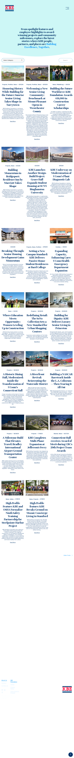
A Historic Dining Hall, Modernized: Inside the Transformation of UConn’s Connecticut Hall (12, 382)
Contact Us (4, 685)
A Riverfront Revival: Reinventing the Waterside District (37, 379)
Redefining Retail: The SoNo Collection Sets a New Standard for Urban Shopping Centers (37, 323)
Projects (4, 84)
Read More (13, 121)
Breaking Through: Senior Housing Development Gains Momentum (12, 255)
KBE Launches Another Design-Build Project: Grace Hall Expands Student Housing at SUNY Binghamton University (37, 181)
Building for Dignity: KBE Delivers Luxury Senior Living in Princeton (61, 322)
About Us (4, 680)
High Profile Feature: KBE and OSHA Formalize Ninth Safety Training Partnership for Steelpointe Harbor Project (13, 514)
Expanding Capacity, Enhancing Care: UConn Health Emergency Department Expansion (61, 260)
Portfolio (10, 84)
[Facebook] (2, 692)
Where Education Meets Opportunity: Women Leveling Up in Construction (13, 322)
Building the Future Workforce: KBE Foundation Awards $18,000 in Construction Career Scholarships (61, 98)
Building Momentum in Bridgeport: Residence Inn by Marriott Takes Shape (13, 178)
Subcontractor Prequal (15, 692)
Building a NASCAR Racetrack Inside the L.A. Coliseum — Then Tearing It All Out (61, 380)
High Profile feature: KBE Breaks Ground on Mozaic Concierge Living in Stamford (37, 509)
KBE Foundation (14, 681)
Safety (11, 499)
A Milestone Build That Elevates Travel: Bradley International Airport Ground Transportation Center (13, 447)
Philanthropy (60, 84)
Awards (56, 433)
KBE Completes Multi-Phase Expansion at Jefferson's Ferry (37, 442)
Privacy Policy (13, 687)
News (15, 84)
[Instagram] (2, 690)
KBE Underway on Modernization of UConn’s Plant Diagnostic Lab (61, 174)
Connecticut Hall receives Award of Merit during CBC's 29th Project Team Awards (61, 444)
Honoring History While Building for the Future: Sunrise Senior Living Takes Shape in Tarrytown (13, 96)
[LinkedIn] (4, 690)
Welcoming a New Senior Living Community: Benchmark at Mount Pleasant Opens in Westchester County (37, 100)
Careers (3, 683)
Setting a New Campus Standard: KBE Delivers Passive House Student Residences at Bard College (37, 259)
